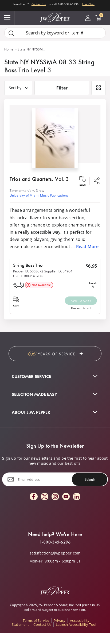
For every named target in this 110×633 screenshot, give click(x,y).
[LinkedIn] (76, 497)
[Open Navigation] (7, 18)
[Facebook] (34, 497)
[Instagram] (55, 497)
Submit (90, 479)
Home (9, 49)
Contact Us (39, 4)
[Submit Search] (11, 33)
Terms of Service (36, 620)
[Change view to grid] (98, 88)
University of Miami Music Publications (39, 195)
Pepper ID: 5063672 (28, 271)
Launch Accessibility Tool (76, 624)
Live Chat (88, 4)
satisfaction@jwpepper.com (55, 553)
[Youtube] (66, 497)
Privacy (59, 620)
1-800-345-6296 (55, 542)
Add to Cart (81, 300)
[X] (44, 497)
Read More (87, 246)
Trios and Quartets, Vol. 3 (39, 178)
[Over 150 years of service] (55, 353)
